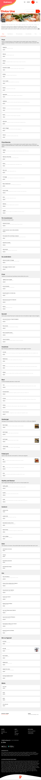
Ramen (35, 769)
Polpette (24, 769)
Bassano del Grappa (7, 752)
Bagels (9, 761)
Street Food (20, 770)
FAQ (15, 732)
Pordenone (31, 754)
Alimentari (3, 761)
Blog (2, 733)
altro (39, 28)
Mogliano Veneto (7, 754)
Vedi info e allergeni (5, 714)
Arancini (6, 761)
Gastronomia (26, 766)
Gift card (16, 734)
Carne (35, 761)
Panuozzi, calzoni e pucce (22, 768)
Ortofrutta (6, 768)
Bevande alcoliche (18, 761)
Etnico (32, 765)
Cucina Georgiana (36, 763)
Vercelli (20, 755)
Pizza (17, 769)
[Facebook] (3, 742)
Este (11, 753)
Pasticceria (3, 769)
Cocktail (15, 762)
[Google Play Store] (11, 746)
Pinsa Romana (13, 769)
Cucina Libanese (19, 764)
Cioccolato (6, 762)
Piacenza (27, 754)
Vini (23, 771)
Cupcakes (20, 765)
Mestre (37, 753)
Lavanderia (25, 767)
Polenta (21, 769)
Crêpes (29, 762)
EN (24, 2)
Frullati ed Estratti (18, 766)
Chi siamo (3, 731)
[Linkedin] (4, 742)
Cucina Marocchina (26, 764)
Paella (9, 768)
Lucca (31, 753)
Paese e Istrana (20, 754)
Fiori (34, 765)
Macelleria (33, 767)
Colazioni (18, 762)
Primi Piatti (32, 769)
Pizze (3, 33)
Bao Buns (12, 761)
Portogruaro (36, 754)
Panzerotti (29, 768)
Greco (4, 767)
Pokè (19, 769)
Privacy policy (30, 732)
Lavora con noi (4, 732)
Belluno (12, 752)
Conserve (25, 762)
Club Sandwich (11, 762)
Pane (11, 768)
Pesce (6, 769)
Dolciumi (26, 765)
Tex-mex (35, 770)
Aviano (2, 752)
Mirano (2, 754)
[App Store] (4, 746)
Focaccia (5, 766)
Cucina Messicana (33, 764)
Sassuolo (12, 755)
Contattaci (17, 733)
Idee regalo (11, 767)
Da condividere (28, 33)
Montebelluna (12, 754)
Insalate (19, 767)
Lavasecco (30, 767)
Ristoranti (3, 770)
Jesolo (20, 753)
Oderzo (16, 754)
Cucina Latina (14, 764)
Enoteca (29, 765)
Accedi (28, 2)
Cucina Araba (32, 762)
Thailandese (3, 771)
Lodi (29, 753)
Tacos (30, 770)
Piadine (9, 769)
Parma (24, 754)
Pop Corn (28, 769)
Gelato (30, 766)
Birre (22, 761)
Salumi (6, 770)
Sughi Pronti (24, 770)
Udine (18, 755)
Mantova (34, 753)
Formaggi (9, 766)
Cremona (7, 753)
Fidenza (14, 753)
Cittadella (34, 752)
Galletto (22, 766)
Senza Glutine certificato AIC (12, 770)
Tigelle (7, 771)
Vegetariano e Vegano (18, 771)
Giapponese (34, 766)
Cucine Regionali (15, 765)
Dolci (23, 765)
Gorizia (17, 753)
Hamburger (7, 767)
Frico (12, 766)
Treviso (15, 755)
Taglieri (32, 770)
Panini (17, 768)
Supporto (16, 731)
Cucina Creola (24, 763)
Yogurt (25, 771)
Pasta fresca (33, 768)
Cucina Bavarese (8, 763)
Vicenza (23, 755)
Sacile (2, 755)
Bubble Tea (32, 761)
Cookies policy (30, 733)
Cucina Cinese (13, 763)
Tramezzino (12, 771)
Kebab (22, 767)
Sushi (28, 770)
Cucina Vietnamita (9, 765)
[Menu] (36, 2)
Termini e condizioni (31, 731)
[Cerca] (38, 11)
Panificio (14, 768)
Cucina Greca (3, 764)
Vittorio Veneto (27, 755)
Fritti (14, 766)
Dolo (9, 753)
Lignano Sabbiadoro (24, 753)
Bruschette (28, 761)
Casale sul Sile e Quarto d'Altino (19, 752)
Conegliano (3, 753)
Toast (9, 771)
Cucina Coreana (19, 763)
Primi (35, 33)
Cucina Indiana (8, 764)
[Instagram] (1, 742)
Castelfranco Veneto (29, 752)
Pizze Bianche (10, 33)
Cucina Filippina (30, 763)
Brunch (24, 761)
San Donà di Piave (7, 755)
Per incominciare (19, 33)
